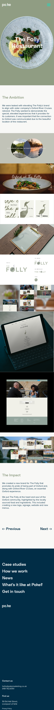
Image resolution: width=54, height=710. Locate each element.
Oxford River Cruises (41, 108)
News (7, 578)
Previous (12, 529)
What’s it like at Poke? (22, 584)
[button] (49, 5)
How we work (15, 571)
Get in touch (13, 591)
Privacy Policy (7, 709)
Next (44, 529)
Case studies (14, 564)
